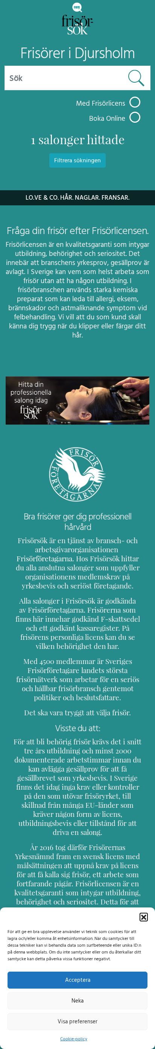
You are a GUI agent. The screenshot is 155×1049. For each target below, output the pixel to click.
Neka (77, 1001)
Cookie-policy (73, 1039)
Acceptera (77, 980)
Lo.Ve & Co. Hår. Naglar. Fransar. (77, 198)
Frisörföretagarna (44, 558)
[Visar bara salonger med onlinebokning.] (134, 117)
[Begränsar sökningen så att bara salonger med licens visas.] (134, 102)
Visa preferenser (77, 1021)
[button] (143, 917)
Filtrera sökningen (77, 160)
